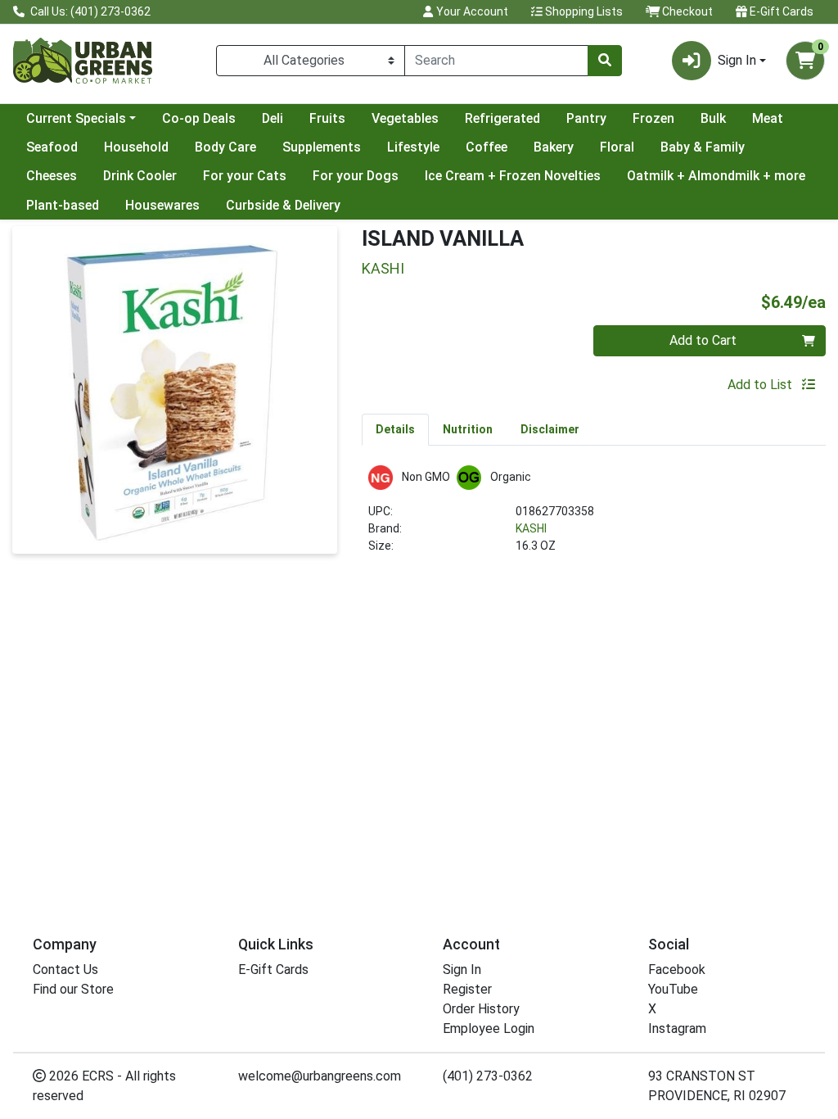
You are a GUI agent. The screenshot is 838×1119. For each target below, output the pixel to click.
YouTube (673, 989)
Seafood (52, 147)
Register (467, 989)
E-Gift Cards (780, 11)
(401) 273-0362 (488, 1076)
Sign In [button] (737, 60)
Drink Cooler (140, 175)
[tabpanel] (594, 516)
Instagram (677, 1028)
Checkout (686, 11)
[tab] (395, 429)
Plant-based (62, 205)
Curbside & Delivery (283, 205)
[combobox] (496, 60)
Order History (481, 1009)
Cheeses (51, 175)
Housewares (162, 205)
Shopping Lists (583, 11)
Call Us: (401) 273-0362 (89, 11)
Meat (767, 118)
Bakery (554, 147)
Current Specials (76, 118)
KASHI (531, 528)
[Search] (605, 60)
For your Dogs (356, 175)
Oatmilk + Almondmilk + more (716, 175)
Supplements (321, 147)
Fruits (327, 118)
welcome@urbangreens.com (319, 1076)
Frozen (653, 118)
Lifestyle (413, 147)
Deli (272, 118)
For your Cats (244, 175)
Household (136, 147)
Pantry (586, 118)
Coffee (486, 147)
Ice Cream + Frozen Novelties (513, 175)
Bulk (713, 118)
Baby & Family (702, 147)
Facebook (676, 969)
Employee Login (488, 1028)
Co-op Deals (199, 118)
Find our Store (73, 989)
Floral (617, 147)
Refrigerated (502, 118)
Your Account (471, 11)
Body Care (225, 147)
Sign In (462, 969)
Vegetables (405, 118)
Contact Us (65, 969)
